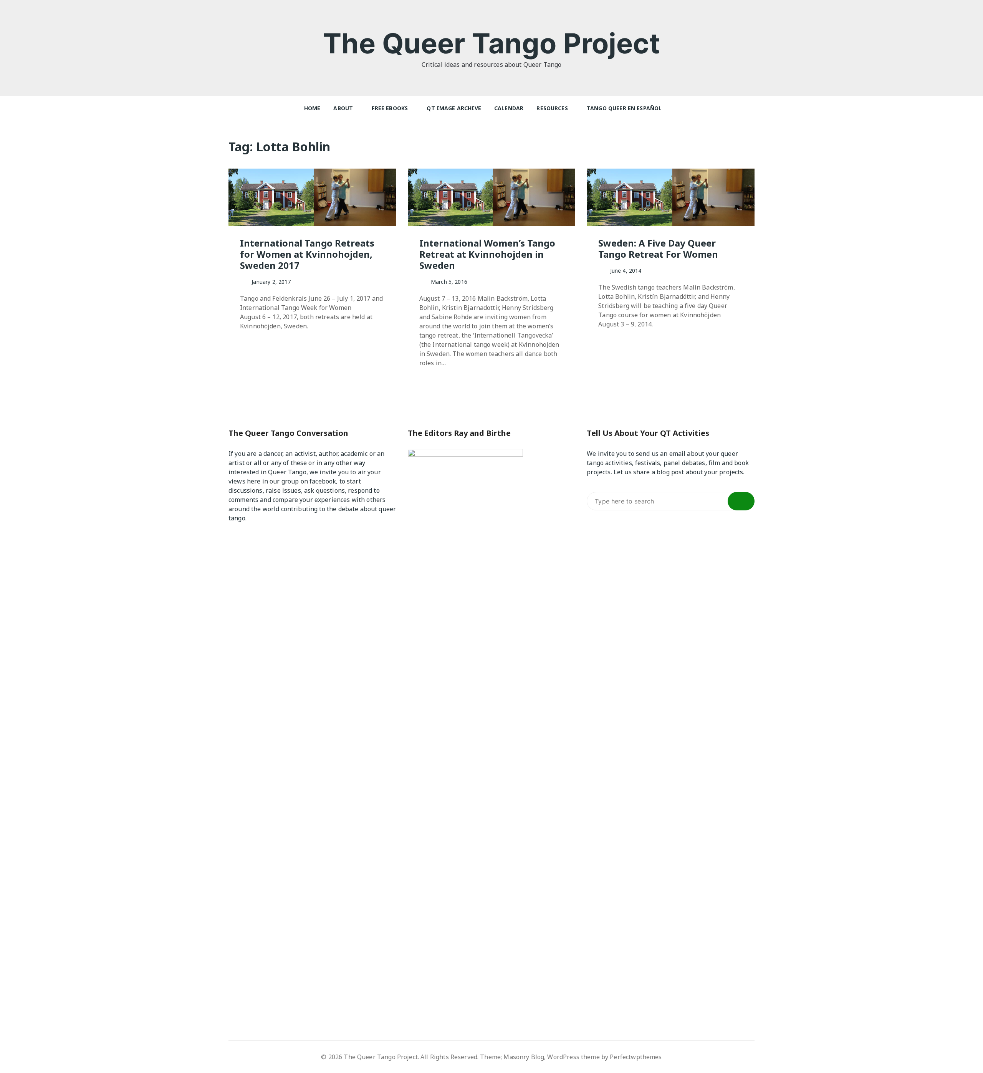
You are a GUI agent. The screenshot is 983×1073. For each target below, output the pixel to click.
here (254, 481)
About (343, 108)
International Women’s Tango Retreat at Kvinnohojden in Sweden (487, 254)
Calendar (508, 108)
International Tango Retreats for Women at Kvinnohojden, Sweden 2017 (307, 254)
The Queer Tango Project (491, 43)
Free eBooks (390, 108)
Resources (552, 108)
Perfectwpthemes (636, 1057)
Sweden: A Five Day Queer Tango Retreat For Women (658, 248)
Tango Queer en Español (624, 108)
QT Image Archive (454, 108)
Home (312, 108)
